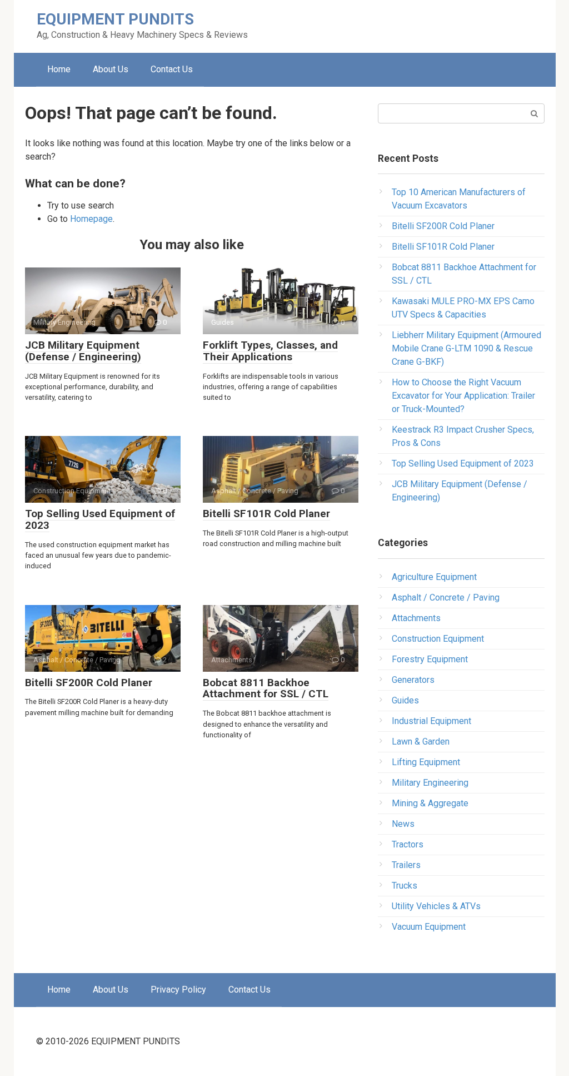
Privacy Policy (178, 989)
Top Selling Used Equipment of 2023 (100, 519)
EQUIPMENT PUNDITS (115, 19)
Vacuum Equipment (429, 926)
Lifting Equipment (426, 762)
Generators (413, 680)
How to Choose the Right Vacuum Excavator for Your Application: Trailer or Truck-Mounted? (463, 395)
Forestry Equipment (430, 659)
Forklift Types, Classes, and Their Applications (270, 351)
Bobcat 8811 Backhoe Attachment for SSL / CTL (265, 688)
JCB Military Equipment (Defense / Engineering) (83, 351)
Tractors (407, 844)
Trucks (404, 885)
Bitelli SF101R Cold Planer (266, 513)
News (403, 824)
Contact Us (172, 69)
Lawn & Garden (421, 741)
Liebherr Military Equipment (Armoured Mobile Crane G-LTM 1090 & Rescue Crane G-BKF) (466, 348)
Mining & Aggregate (430, 803)
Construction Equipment (438, 638)
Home (59, 69)
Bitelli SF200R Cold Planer (88, 682)
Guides (405, 700)
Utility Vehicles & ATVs (436, 906)
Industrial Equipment (431, 721)
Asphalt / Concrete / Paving (446, 597)
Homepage (91, 219)
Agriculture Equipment (434, 577)
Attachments (416, 618)
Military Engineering (430, 782)
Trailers (406, 865)
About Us (110, 69)
